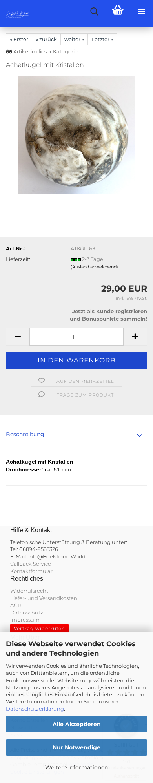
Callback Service (30, 563)
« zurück (46, 39)
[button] (17, 337)
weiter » (74, 39)
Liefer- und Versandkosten (43, 598)
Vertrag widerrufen (39, 628)
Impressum (25, 619)
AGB (16, 605)
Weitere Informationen (76, 767)
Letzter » (102, 39)
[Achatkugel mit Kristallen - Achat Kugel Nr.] (76, 135)
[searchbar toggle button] (94, 12)
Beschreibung (25, 434)
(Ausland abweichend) (94, 267)
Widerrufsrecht (29, 590)
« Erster (19, 39)
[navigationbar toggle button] (141, 12)
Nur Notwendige (76, 747)
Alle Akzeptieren (77, 724)
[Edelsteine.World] (15, 13)
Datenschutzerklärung (35, 708)
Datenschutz (26, 612)
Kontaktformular (31, 571)
